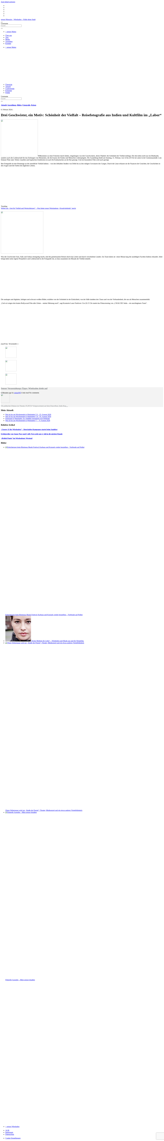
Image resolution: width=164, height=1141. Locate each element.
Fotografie (26, 105)
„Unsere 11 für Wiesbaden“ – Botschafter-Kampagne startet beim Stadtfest (29, 429)
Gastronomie (9, 89)
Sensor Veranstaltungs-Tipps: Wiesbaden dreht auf (24, 388)
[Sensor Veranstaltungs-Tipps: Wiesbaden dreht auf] (5, 402)
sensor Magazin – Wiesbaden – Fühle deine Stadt (18, 19)
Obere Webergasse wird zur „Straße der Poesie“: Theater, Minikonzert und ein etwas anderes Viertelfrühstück (43, 810)
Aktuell (8, 87)
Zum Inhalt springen (8, 2)
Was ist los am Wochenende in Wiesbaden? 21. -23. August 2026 (28, 414)
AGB (7, 1130)
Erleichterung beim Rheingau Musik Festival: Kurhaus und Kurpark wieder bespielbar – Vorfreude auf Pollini (44, 615)
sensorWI (17, 393)
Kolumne (8, 91)
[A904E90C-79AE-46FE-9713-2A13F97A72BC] (11, 357)
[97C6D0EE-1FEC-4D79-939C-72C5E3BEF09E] (11, 384)
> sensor (10, 32)
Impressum (9, 1132)
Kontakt (8, 43)
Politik (7, 93)
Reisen (33, 105)
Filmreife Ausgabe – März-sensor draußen (20, 980)
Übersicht (8, 85)
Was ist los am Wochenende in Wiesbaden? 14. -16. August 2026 (28, 416)
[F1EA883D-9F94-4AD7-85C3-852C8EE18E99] (11, 371)
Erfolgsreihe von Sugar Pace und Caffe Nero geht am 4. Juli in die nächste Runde (31, 434)
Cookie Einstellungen (13, 1138)
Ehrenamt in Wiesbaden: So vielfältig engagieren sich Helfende (27, 418)
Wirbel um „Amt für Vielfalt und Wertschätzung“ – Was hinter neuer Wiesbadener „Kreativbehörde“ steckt (38, 208)
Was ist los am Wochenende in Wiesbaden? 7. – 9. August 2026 (27, 420)
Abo (6, 37)
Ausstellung (11, 105)
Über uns (8, 35)
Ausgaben (8, 41)
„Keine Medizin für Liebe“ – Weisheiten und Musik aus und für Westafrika (57, 641)
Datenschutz (9, 1134)
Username (4, 23)
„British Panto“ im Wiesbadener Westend (16, 438)
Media (7, 39)
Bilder (19, 105)
